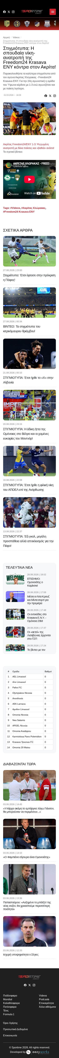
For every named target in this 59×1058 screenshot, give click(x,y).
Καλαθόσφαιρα (11, 1003)
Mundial (7, 999)
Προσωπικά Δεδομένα (15, 1029)
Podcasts (44, 999)
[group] (7, 24)
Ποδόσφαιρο (10, 995)
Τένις (6, 1010)
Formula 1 (8, 1014)
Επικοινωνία (10, 1035)
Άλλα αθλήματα (47, 1007)
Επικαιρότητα (46, 1003)
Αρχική (6, 37)
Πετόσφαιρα (9, 1007)
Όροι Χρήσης (10, 1023)
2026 (25, 1047)
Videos (16, 37)
